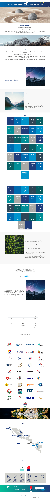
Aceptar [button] (34, 497)
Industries (15, 4)
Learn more (10, 168)
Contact (38, 4)
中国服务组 (41, 4)
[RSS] (10, 491)
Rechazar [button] (38, 497)
